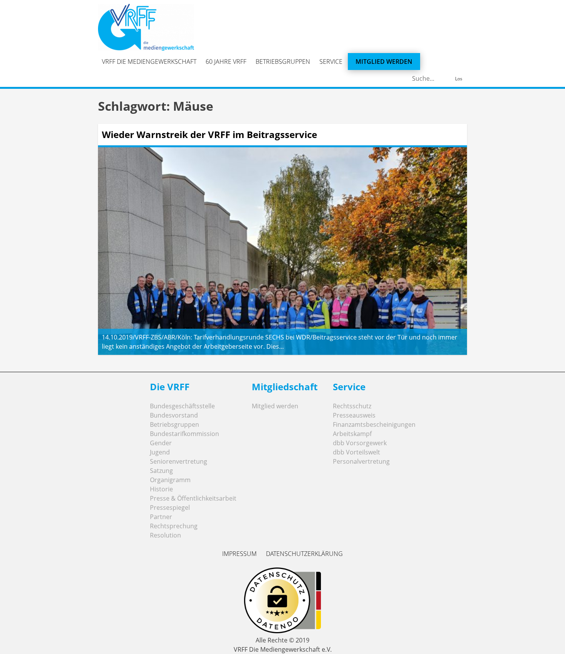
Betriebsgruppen (283, 61)
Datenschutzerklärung (304, 553)
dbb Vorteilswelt (356, 452)
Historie (161, 489)
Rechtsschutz (352, 406)
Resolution (165, 535)
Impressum (239, 553)
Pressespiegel (170, 507)
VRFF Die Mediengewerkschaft (149, 61)
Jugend (160, 452)
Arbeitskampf (352, 433)
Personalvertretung (361, 461)
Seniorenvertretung (178, 461)
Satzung (161, 470)
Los (458, 78)
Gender (161, 443)
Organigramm (170, 480)
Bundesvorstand (174, 415)
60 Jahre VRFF (226, 61)
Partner (161, 517)
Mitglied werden (384, 61)
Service (330, 61)
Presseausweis (354, 415)
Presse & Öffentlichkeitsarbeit (193, 498)
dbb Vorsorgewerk (360, 443)
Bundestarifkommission (184, 433)
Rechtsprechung (174, 526)
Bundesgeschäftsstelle (182, 406)
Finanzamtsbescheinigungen (374, 424)
